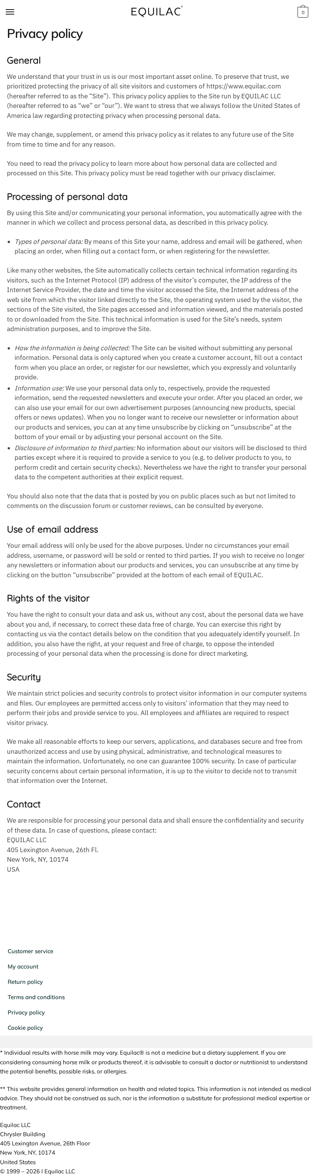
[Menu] (17, 12)
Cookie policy (25, 1027)
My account (23, 966)
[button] (157, 1042)
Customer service (30, 951)
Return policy (25, 981)
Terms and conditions (36, 997)
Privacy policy (26, 1012)
